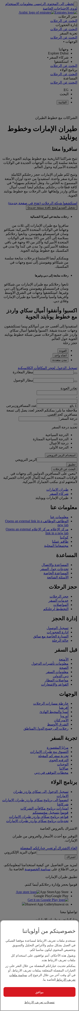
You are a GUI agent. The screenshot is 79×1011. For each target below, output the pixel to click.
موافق (39, 992)
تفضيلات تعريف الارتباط (39, 1002)
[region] (39, 965)
